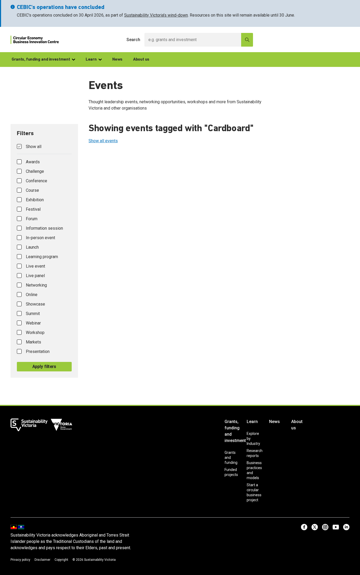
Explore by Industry (253, 438)
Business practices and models (254, 470)
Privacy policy (20, 560)
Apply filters (44, 366)
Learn (91, 59)
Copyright (61, 560)
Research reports (254, 453)
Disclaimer (42, 560)
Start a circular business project (254, 492)
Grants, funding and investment (41, 59)
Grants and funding (231, 457)
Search (133, 39)
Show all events (103, 140)
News (117, 59)
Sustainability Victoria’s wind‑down (156, 15)
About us (141, 59)
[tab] (44, 251)
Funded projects (231, 472)
